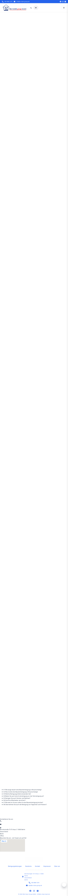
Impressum (47, 866)
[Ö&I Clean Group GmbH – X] (65, 1)
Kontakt (37, 866)
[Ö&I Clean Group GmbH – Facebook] (60, 1)
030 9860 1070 (8, 1)
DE (36, 8)
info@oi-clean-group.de (23, 1)
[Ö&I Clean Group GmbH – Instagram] (63, 1)
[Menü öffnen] (64, 8)
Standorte (28, 866)
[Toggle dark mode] (31, 7)
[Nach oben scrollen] (64, 885)
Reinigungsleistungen (15, 866)
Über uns (57, 866)
